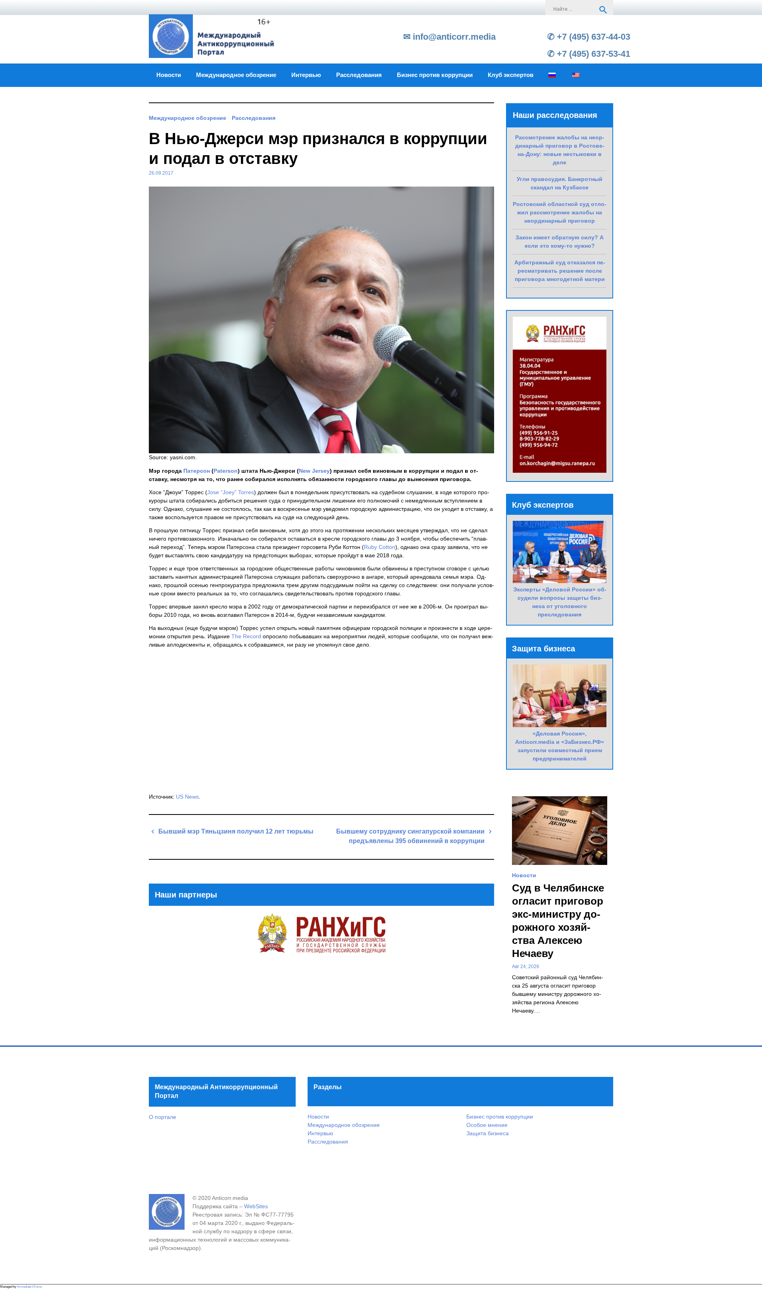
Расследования (359, 75)
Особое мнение (487, 1125)
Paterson (226, 471)
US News (187, 796)
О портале (162, 1117)
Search (603, 10)
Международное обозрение (236, 75)
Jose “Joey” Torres (230, 492)
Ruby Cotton (379, 547)
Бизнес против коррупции (435, 75)
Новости (168, 75)
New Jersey (314, 471)
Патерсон (196, 471)
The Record (246, 636)
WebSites (256, 1206)
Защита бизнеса (487, 1133)
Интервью (306, 75)
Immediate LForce (29, 1286)
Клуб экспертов (510, 75)
